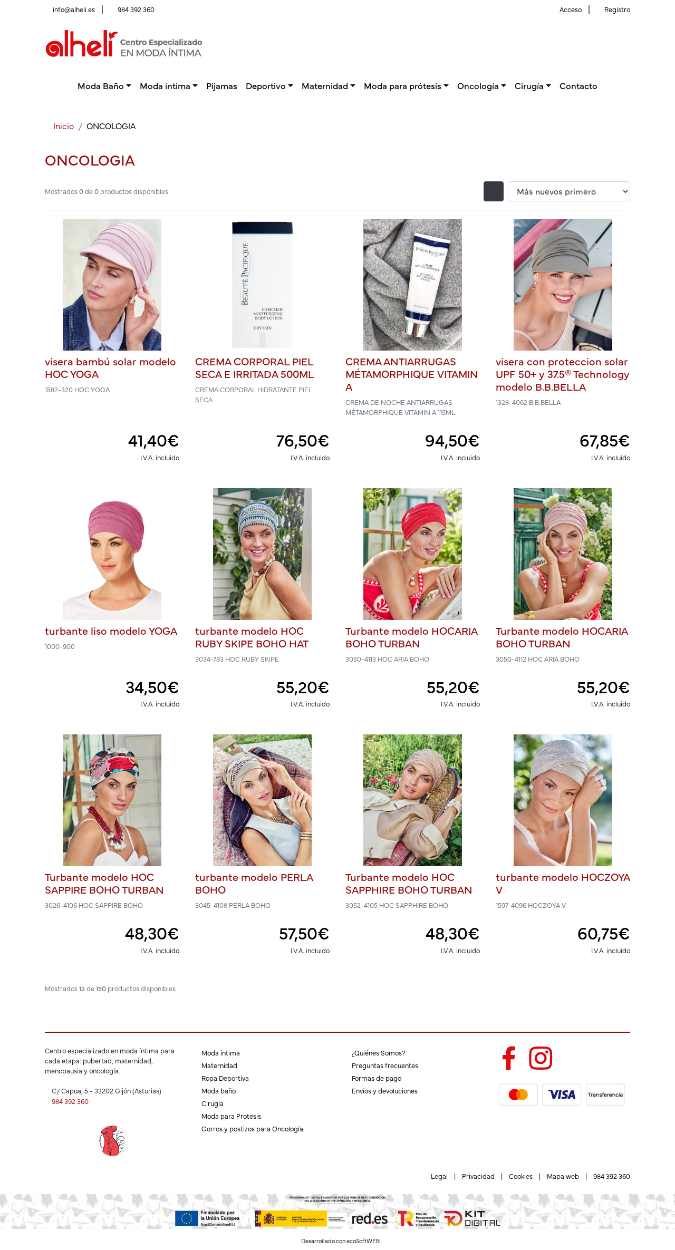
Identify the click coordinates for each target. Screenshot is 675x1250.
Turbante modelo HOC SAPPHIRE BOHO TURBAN (408, 882)
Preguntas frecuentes (385, 1065)
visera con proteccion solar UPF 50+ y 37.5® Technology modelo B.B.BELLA (563, 373)
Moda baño (218, 1090)
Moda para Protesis (231, 1115)
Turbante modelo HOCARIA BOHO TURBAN (411, 636)
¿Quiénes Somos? (378, 1052)
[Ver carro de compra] (626, 44)
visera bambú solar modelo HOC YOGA (110, 367)
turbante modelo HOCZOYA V (563, 882)
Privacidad (478, 1175)
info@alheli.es (74, 9)
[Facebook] (509, 1056)
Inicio (63, 125)
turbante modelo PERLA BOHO (254, 882)
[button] (104, 85)
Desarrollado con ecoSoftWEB (340, 1241)
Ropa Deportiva (225, 1077)
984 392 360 (136, 9)
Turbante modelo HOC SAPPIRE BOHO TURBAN (104, 882)
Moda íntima (220, 1052)
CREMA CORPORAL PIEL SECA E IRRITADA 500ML (254, 367)
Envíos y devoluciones (385, 1090)
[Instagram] (541, 1056)
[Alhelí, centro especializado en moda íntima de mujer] (124, 41)
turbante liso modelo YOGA (111, 630)
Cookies (521, 1175)
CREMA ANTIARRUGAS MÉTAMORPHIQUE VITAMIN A (411, 373)
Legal (439, 1175)
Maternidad (219, 1065)
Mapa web (563, 1175)
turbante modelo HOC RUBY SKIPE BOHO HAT (251, 636)
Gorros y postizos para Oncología (252, 1128)
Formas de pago (376, 1077)
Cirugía (212, 1103)
